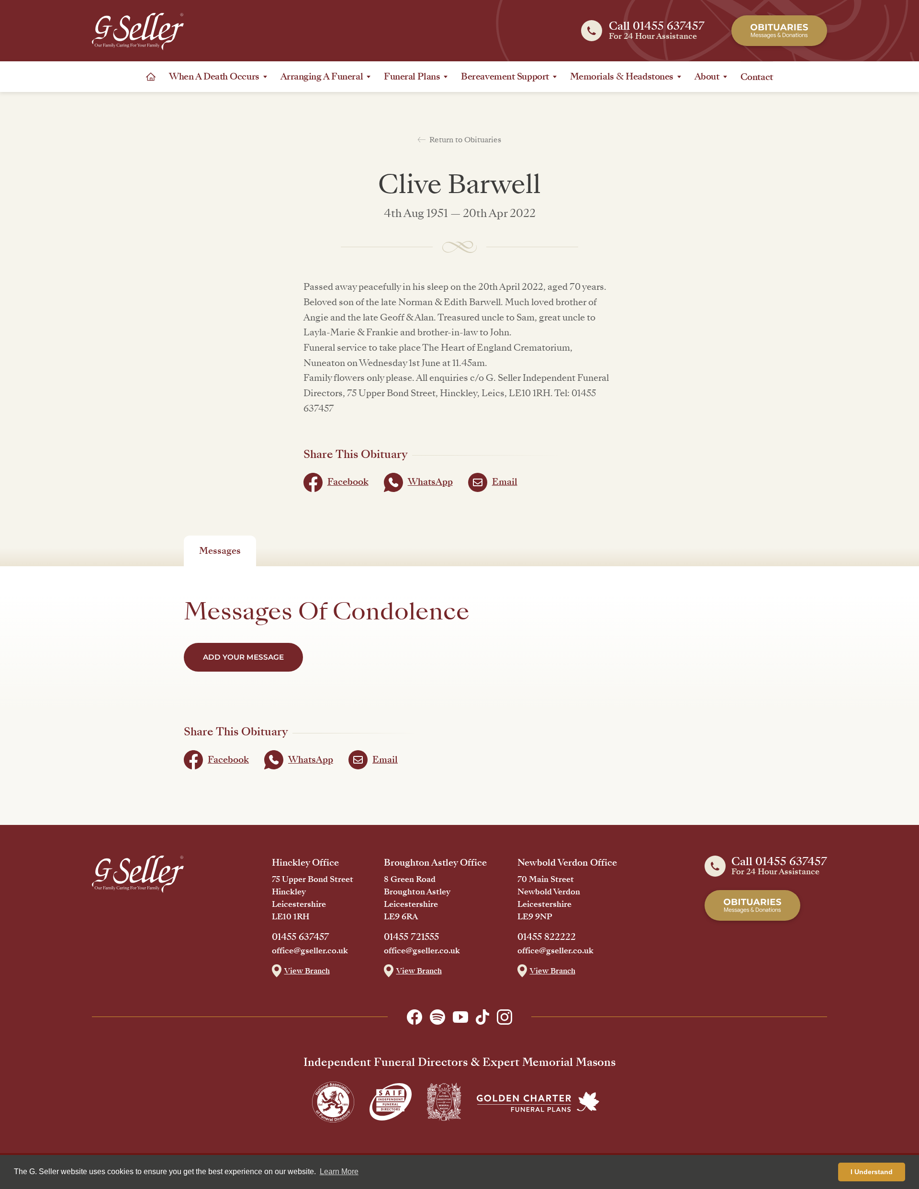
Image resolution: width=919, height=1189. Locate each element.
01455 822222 (546, 937)
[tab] (220, 551)
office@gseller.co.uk (310, 951)
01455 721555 (411, 937)
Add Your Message (243, 657)
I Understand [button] (872, 1172)
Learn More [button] (339, 1171)
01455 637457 (300, 937)
